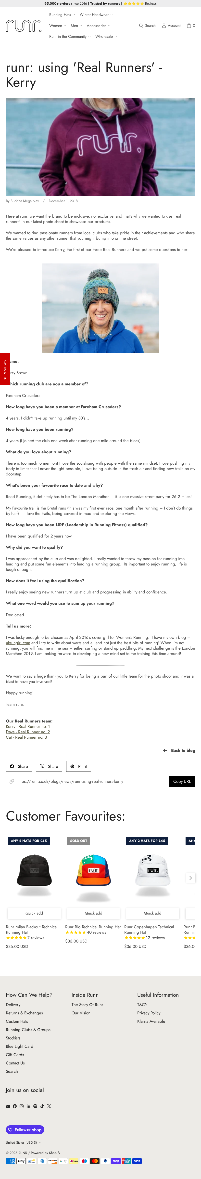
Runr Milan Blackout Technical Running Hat (32, 932)
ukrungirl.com (18, 643)
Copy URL (182, 781)
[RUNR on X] (49, 1106)
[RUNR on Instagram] (21, 1106)
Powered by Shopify (45, 1152)
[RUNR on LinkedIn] (28, 1106)
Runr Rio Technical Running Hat (93, 929)
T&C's (142, 1005)
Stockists (13, 1038)
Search (12, 1071)
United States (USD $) (21, 1142)
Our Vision (81, 1013)
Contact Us (15, 1063)
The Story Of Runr (87, 1005)
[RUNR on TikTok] (42, 1106)
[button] (61, 14)
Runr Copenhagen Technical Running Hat (149, 932)
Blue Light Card (19, 1046)
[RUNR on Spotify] (35, 1106)
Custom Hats (17, 1021)
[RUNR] (23, 26)
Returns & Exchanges (24, 1013)
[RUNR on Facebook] (14, 1106)
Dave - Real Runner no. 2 (28, 732)
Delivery (13, 1005)
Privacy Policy (148, 1013)
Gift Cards (15, 1055)
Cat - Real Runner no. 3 (26, 737)
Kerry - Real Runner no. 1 (28, 726)
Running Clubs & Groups (28, 1030)
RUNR (22, 1152)
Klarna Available (151, 1021)
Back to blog (183, 750)
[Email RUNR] (7, 1106)
